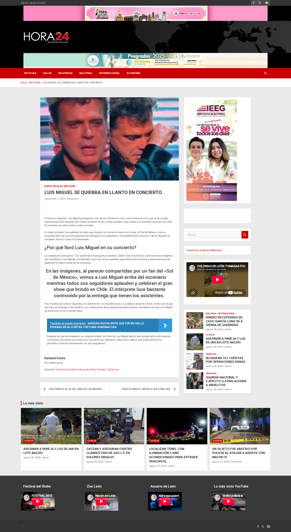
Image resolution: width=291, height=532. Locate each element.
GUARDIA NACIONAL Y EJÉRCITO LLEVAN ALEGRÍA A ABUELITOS (226, 381)
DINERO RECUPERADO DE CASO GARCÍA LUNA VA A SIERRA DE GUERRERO (224, 321)
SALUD (47, 73)
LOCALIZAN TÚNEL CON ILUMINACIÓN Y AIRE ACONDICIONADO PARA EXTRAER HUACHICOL (173, 455)
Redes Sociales (97, 369)
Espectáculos (63, 369)
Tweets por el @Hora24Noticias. (204, 250)
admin (228, 329)
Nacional (83, 369)
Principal (211, 354)
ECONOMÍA (133, 73)
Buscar (244, 235)
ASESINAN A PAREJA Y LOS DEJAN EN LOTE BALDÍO (225, 340)
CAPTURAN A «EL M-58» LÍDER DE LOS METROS (75, 389)
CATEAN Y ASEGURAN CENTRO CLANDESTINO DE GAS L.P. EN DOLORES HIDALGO (109, 453)
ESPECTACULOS (53, 186)
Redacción (72, 198)
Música (74, 369)
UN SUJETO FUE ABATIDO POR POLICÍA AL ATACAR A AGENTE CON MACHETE (238, 453)
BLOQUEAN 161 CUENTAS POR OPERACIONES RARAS (225, 360)
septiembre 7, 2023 (54, 198)
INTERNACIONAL (109, 73)
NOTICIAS (30, 73)
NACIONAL (86, 73)
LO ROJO (210, 335)
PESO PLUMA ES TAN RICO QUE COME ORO (146, 389)
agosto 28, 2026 (214, 329)
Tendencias (113, 369)
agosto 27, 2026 (157, 466)
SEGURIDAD (65, 73)
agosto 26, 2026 (220, 461)
